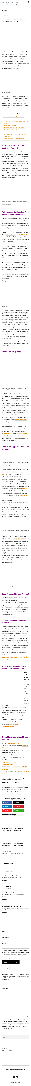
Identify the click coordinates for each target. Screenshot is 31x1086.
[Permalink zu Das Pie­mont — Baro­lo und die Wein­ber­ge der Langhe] (15, 48)
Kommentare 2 (5, 15)
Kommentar (5, 912)
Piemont (21, 853)
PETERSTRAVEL (11, 2)
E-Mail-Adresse (6, 937)
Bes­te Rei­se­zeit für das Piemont (11, 130)
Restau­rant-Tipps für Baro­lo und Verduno (14, 127)
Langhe (16, 853)
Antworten (4, 880)
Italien (4, 10)
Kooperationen (6, 1046)
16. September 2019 (9, 871)
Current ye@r (5, 968)
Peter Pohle (7, 25)
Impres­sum (4, 1048)
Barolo (12, 853)
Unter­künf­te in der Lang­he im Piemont (13, 132)
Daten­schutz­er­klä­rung (7, 1050)
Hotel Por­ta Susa (10, 234)
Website (4, 943)
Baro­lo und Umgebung (9, 125)
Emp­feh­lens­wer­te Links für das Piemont (13, 138)
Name (3, 931)
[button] (7, 802)
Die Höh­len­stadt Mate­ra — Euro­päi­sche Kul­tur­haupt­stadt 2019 (23, 976)
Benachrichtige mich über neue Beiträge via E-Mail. (15, 958)
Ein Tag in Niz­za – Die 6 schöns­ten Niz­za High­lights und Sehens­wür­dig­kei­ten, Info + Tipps (8, 977)
